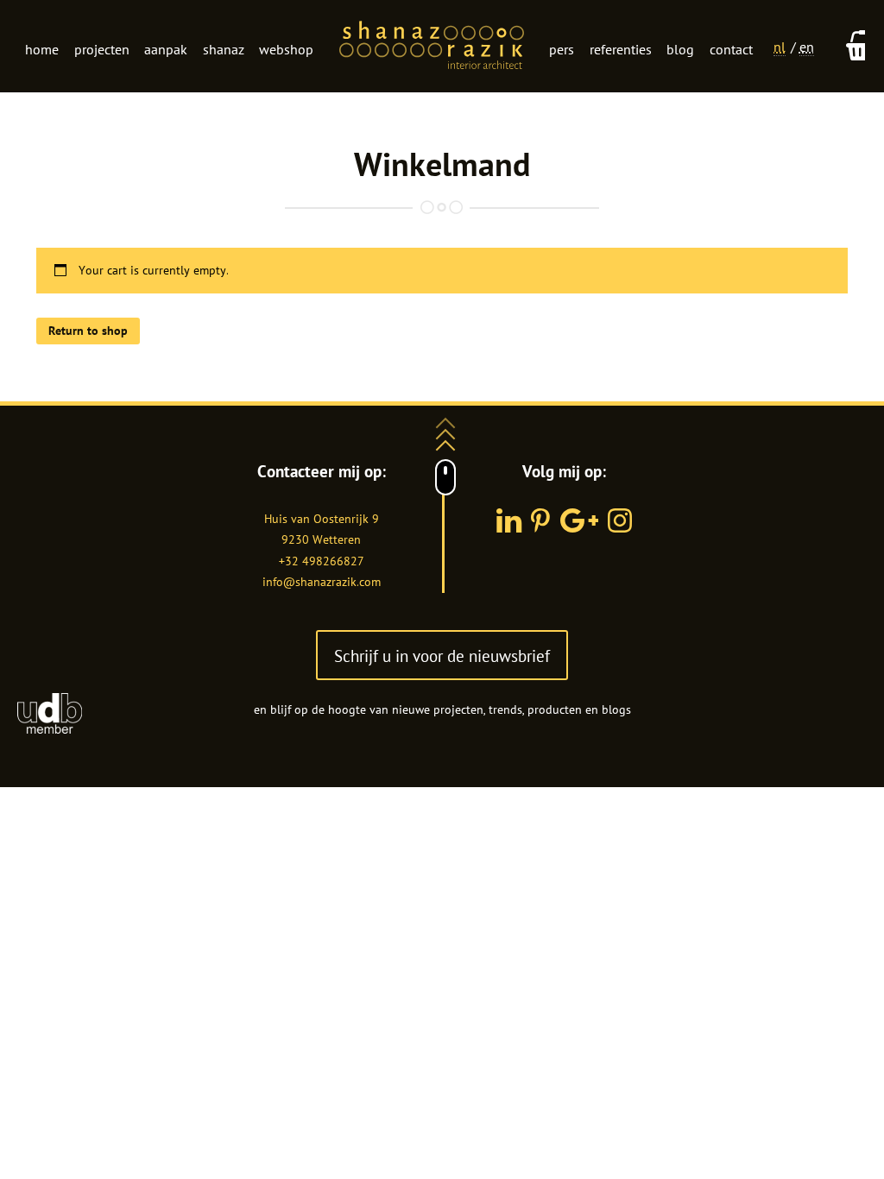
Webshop (286, 49)
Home (42, 49)
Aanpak (165, 49)
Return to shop (88, 330)
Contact (731, 49)
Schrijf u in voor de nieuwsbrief (442, 655)
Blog (680, 49)
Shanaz (223, 49)
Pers (561, 49)
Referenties (621, 49)
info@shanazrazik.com (321, 582)
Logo (431, 46)
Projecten (101, 49)
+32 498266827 (321, 561)
